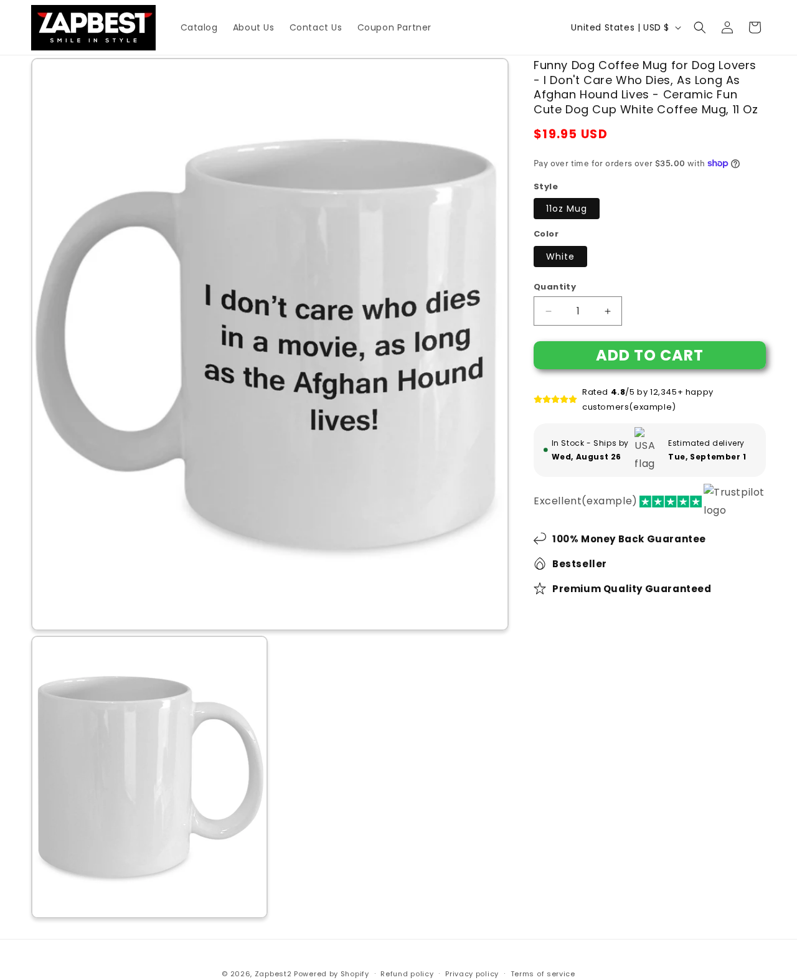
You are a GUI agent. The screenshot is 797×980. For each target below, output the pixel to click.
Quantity (555, 287)
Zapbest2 (273, 974)
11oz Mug (566, 208)
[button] (700, 27)
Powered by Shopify (331, 974)
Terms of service (543, 973)
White (560, 256)
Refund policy (406, 973)
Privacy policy (472, 973)
